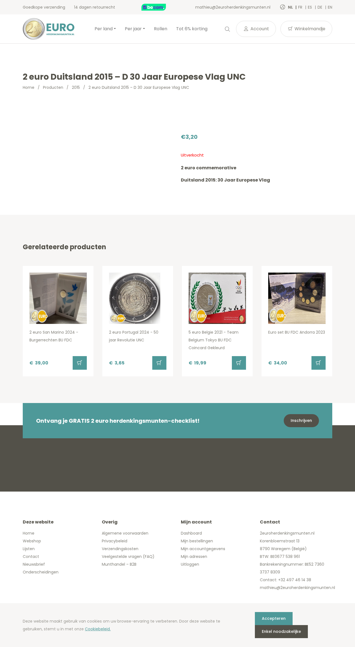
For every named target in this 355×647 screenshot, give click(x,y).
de (320, 7)
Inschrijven (301, 420)
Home (28, 87)
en (330, 7)
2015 (76, 87)
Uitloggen (190, 564)
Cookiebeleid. (98, 629)
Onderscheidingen (41, 572)
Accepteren (274, 618)
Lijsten (29, 549)
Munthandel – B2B (119, 564)
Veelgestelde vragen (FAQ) (128, 556)
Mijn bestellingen (197, 541)
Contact (31, 556)
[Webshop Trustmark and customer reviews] (159, 7)
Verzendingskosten (120, 549)
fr (300, 7)
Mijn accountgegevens (203, 549)
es (310, 7)
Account (259, 29)
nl (291, 7)
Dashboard (191, 533)
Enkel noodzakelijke (281, 631)
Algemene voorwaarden (125, 533)
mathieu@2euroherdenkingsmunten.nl (232, 7)
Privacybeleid (114, 541)
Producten (53, 87)
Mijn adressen (194, 556)
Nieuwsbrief (34, 564)
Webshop (32, 541)
